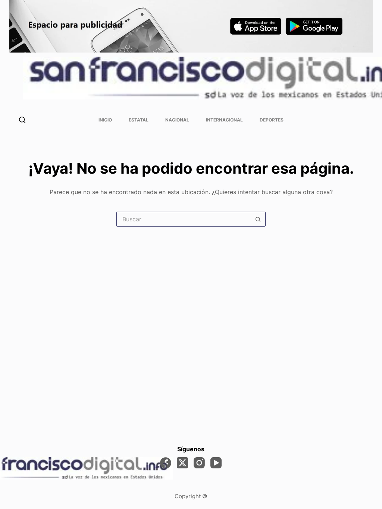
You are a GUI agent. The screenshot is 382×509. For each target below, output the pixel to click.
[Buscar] (22, 120)
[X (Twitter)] (182, 462)
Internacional (224, 120)
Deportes (272, 120)
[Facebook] (165, 462)
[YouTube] (216, 462)
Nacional (177, 120)
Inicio (105, 120)
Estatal (138, 120)
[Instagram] (199, 462)
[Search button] (258, 219)
